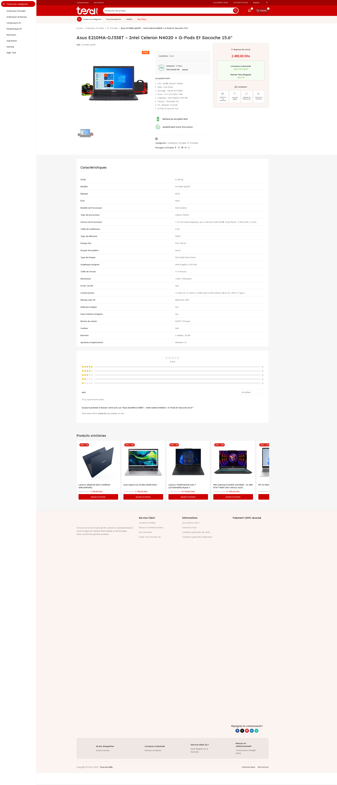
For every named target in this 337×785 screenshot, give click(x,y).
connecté (102, 413)
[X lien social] (179, 147)
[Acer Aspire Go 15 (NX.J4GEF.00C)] (143, 462)
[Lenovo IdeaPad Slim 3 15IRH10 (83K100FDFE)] (98, 462)
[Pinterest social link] (182, 147)
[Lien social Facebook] (175, 147)
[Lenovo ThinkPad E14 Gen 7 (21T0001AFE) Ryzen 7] (188, 462)
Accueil (80, 28)
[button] (98, 497)
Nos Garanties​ (145, 532)
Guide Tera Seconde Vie (150, 537)
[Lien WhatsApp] (188, 147)
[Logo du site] (87, 10)
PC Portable (112, 28)
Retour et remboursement (151, 527)
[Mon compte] (267, 2)
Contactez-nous (189, 527)
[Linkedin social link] (185, 147)
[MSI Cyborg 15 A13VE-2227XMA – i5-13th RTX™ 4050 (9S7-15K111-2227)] (233, 462)
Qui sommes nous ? (191, 522)
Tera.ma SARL (106, 767)
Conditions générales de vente (196, 532)
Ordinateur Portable (95, 28)
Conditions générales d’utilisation (197, 537)
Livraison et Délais (147, 522)
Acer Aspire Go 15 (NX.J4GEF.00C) (140, 484)
